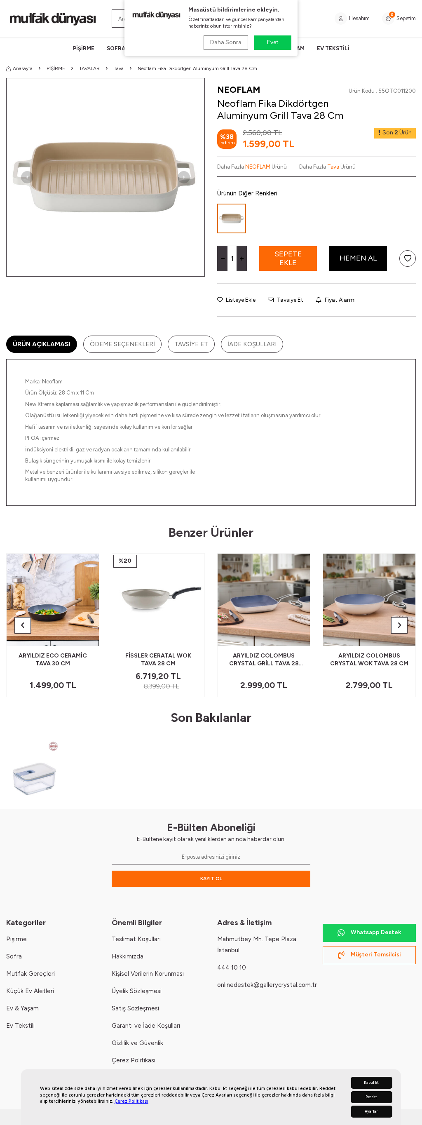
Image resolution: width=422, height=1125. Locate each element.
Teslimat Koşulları (136, 939)
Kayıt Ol (211, 878)
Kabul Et (371, 1083)
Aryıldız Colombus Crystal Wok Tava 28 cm (369, 659)
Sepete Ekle (288, 258)
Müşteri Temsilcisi (376, 954)
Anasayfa (23, 68)
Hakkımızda (127, 956)
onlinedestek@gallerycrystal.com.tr (267, 985)
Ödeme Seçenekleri (122, 344)
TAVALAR (89, 68)
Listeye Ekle (240, 299)
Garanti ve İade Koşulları (146, 1025)
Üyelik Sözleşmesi (137, 991)
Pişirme (16, 939)
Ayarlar (371, 1112)
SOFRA (116, 48)
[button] (27, 177)
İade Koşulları (252, 344)
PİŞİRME (83, 48)
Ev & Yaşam (22, 1008)
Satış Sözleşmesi (135, 1008)
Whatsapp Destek (376, 932)
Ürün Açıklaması (41, 344)
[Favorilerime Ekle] (73, 636)
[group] (105, 177)
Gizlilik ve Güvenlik (137, 1043)
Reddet (371, 1097)
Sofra (14, 956)
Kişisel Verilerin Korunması (148, 973)
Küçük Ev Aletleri (30, 991)
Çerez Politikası (131, 1101)
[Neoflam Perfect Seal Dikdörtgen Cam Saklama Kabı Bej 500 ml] (35, 767)
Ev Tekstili (20, 1025)
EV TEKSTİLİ (333, 48)
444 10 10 (231, 967)
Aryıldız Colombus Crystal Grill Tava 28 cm (264, 660)
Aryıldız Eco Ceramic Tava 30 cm (53, 659)
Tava (119, 68)
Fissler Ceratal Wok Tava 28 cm (158, 659)
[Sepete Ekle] (87, 636)
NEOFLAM (238, 90)
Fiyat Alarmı (340, 299)
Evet (273, 42)
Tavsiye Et (289, 299)
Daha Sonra (225, 42)
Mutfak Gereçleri (30, 973)
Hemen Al (358, 258)
